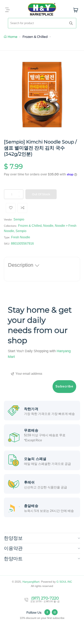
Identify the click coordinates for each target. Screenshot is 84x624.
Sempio (18, 219)
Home (12, 37)
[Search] (71, 23)
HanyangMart (30, 581)
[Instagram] (55, 612)
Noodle (48, 225)
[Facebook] (47, 612)
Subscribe (64, 386)
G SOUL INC (64, 581)
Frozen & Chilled (35, 37)
